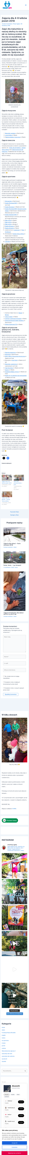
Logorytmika (8, 135)
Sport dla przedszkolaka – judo (18, 483)
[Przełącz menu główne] (25, 5)
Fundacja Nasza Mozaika (8, 1032)
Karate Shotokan (9, 207)
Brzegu (7, 315)
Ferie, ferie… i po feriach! (12, 565)
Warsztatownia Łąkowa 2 (9, 1051)
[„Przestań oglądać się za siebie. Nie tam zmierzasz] (14, 995)
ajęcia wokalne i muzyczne (13, 137)
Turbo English (8, 316)
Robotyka (7, 354)
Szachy (7, 370)
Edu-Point (14, 360)
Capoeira (7, 241)
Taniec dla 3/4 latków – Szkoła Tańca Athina (6, 499)
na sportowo (5, 1040)
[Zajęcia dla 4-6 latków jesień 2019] (7, 478)
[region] (14, 1141)
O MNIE (14, 808)
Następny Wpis (14, 515)
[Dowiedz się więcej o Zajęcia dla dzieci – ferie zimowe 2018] (14, 534)
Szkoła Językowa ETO (11, 324)
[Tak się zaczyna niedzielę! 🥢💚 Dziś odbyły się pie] (14, 865)
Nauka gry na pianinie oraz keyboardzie (16, 375)
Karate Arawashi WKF (11, 214)
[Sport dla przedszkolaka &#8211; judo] (19, 478)
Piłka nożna (8, 220)
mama (16, 567)
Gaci (23, 230)
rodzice (4, 1048)
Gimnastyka (8, 201)
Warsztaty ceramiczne (11, 364)
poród (3, 1045)
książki (3, 1035)
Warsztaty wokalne (10, 133)
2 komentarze (7, 567)
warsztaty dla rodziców (8, 1056)
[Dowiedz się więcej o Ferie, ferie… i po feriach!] (14, 557)
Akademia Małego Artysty (12, 372)
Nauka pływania (9, 226)
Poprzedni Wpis (14, 512)
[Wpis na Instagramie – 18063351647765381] (14, 917)
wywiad (4, 1061)
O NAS (3, 1043)
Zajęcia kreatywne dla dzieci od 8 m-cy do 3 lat (14, 613)
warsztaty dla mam (7, 1053)
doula (3, 1027)
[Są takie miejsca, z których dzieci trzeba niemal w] (14, 891)
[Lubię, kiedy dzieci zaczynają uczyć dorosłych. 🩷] (14, 969)
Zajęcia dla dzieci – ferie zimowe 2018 (12, 544)
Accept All (14, 1143)
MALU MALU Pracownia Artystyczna (15, 356)
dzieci (15, 547)
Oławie (20, 313)
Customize (14, 1147)
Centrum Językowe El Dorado (13, 318)
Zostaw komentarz (7, 24)
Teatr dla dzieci (9, 368)
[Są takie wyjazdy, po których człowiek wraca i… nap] (14, 943)
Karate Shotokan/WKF (11, 203)
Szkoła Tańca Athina (18, 234)
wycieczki (4, 1059)
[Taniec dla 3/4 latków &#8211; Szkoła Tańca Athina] (7, 494)
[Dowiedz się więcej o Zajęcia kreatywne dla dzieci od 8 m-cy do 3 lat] (14, 591)
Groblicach (8, 232)
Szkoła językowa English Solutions (14, 320)
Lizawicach (17, 230)
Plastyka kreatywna (10, 352)
